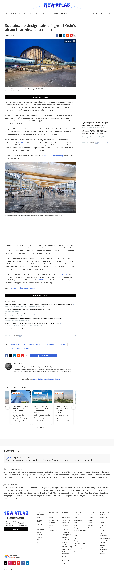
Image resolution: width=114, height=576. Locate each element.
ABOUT (39, 517)
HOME (5, 13)
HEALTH (102, 530)
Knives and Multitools (65, 543)
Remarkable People (79, 543)
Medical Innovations (103, 548)
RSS (38, 540)
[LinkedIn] (64, 35)
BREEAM (42, 280)
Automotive (91, 517)
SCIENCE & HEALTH (59, 13)
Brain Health (103, 535)
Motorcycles (91, 525)
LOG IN (103, 13)
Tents (63, 563)
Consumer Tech (78, 520)
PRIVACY (39, 535)
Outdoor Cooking (67, 547)
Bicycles (90, 520)
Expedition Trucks (67, 540)
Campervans (65, 532)
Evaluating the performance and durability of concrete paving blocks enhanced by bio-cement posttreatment (33, 318)
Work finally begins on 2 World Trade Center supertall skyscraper (18, 409)
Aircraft (90, 515)
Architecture (8, 22)
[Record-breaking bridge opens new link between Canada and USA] (40, 396)
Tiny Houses (65, 522)
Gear (63, 515)
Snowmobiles (65, 560)
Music (75, 535)
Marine (90, 522)
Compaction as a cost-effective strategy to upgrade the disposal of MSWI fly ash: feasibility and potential (32, 323)
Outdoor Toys (66, 520)
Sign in (8, 457)
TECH (35, 13)
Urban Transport (92, 528)
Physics (102, 528)
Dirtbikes (64, 537)
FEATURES (40, 524)
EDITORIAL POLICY (40, 521)
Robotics (51, 528)
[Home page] (57, 5)
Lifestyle (76, 533)
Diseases (102, 545)
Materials (52, 522)
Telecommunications (80, 546)
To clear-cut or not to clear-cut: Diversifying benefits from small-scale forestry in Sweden (28, 309)
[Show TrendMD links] (75, 335)
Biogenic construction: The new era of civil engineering (19, 314)
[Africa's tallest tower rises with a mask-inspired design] (62, 396)
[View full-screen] (74, 41)
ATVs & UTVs (65, 525)
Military (51, 525)
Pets (75, 538)
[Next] (73, 407)
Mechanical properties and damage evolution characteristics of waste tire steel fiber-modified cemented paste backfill (35, 328)
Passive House (61, 275)
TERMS (39, 532)
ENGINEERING (14, 13)
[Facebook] (57, 35)
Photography (77, 541)
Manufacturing (53, 520)
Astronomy (103, 520)
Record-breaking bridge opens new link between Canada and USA (39, 409)
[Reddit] (67, 35)
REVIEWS (39, 527)
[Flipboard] (71, 35)
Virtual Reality (78, 548)
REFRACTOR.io (104, 512)
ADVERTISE (40, 529)
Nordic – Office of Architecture (23, 288)
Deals (75, 551)
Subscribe (16, 529)
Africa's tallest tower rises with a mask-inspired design (61, 409)
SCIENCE (102, 515)
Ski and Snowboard (65, 557)
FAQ (38, 542)
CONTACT (40, 537)
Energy (51, 517)
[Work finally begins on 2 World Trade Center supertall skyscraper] (19, 396)
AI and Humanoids (79, 515)
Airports (63, 344)
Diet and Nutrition (105, 538)
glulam (20, 142)
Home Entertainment (80, 530)
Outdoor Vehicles (67, 517)
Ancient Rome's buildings (54, 156)
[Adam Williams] (8, 366)
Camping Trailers (66, 535)
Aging (101, 533)
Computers (77, 517)
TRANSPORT (45, 13)
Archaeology (103, 517)
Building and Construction (33, 344)
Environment (103, 525)
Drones (76, 522)
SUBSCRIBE (95, 13)
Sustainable (51, 344)
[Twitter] (60, 35)
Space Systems (53, 530)
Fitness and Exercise (103, 541)
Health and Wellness (103, 552)
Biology (102, 522)
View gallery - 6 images (41, 97)
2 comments (45, 356)
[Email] (74, 35)
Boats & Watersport (65, 528)
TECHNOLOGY (78, 512)
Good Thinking (78, 525)
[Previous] (7, 407)
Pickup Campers (66, 549)
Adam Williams (19, 364)
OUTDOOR (26, 13)
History (76, 528)
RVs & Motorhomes (65, 552)
